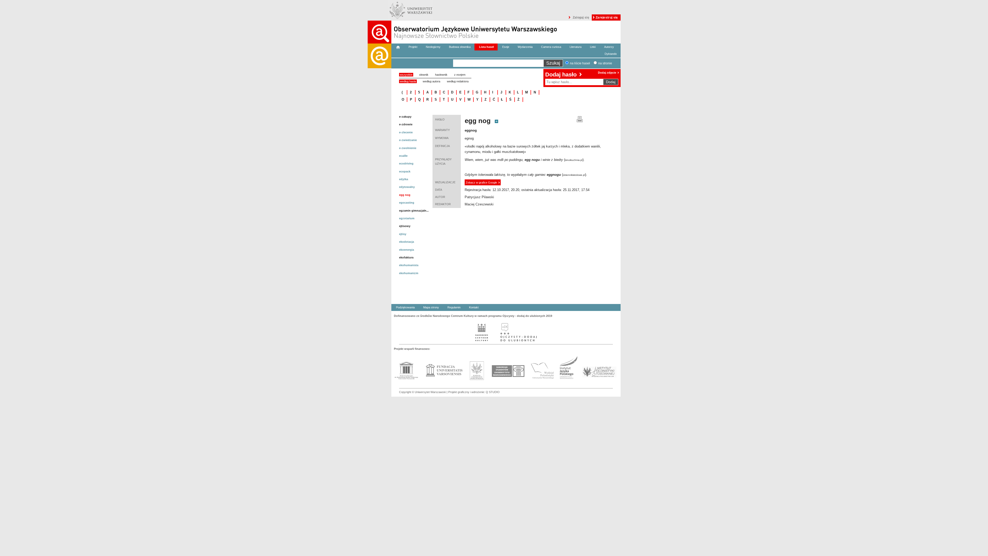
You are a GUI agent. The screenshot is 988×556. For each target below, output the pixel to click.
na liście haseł (580, 63)
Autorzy (609, 46)
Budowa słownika (460, 46)
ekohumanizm (408, 273)
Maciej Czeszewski (479, 204)
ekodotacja (406, 241)
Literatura (575, 46)
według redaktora (458, 81)
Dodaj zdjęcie (607, 72)
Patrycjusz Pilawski (479, 197)
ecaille (403, 155)
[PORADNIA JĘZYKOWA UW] (379, 220)
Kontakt (474, 307)
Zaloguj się (581, 17)
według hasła (408, 81)
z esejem (459, 74)
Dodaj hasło (561, 74)
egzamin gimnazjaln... (414, 210)
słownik (423, 74)
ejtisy (402, 234)
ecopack (404, 171)
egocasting (406, 202)
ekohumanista (408, 265)
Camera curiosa (551, 46)
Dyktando (611, 53)
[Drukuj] (580, 119)
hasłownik (441, 74)
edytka (403, 179)
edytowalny (407, 186)
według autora (431, 81)
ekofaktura (406, 257)
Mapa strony (431, 307)
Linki (593, 46)
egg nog (404, 194)
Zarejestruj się (607, 17)
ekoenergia (406, 249)
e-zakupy (405, 116)
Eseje (505, 46)
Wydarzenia (525, 46)
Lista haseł (486, 46)
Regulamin (454, 307)
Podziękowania (405, 307)
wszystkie (406, 74)
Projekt (413, 46)
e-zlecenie (406, 132)
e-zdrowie (405, 124)
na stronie (605, 63)
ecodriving (406, 163)
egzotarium (406, 218)
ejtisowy (404, 226)
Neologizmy (433, 46)
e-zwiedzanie (408, 140)
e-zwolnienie (407, 148)
